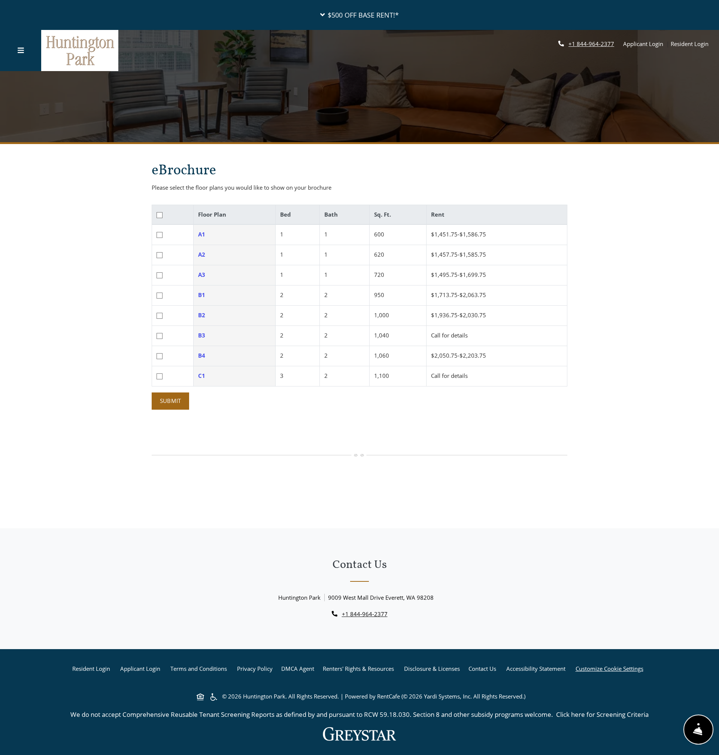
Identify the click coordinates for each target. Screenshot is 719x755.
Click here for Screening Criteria (602, 714)
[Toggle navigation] (20, 50)
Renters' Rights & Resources (360, 668)
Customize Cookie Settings (609, 668)
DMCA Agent (299, 668)
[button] (359, 15)
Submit (170, 400)
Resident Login (690, 44)
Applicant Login (643, 44)
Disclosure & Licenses (433, 668)
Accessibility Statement (537, 668)
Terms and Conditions (200, 668)
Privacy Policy (256, 668)
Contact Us (482, 668)
